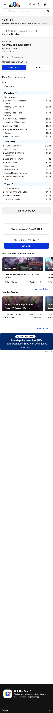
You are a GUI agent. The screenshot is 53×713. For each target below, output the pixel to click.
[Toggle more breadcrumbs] (3, 31)
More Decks (42, 328)
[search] (23, 11)
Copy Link (18, 57)
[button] (48, 11)
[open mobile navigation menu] (4, 4)
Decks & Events (18, 23)
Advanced (32, 31)
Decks (22, 31)
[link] (14, 4)
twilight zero (11, 48)
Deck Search (34, 23)
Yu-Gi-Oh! (7, 19)
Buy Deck (14, 67)
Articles (5, 23)
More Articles (41, 289)
